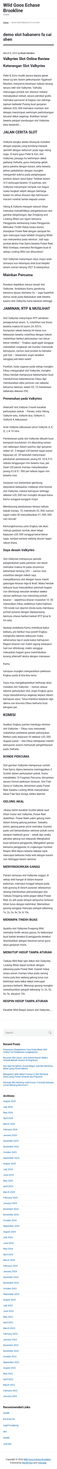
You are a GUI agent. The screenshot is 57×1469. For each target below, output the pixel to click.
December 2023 (11, 1277)
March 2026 (9, 1124)
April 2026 (8, 1118)
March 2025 (9, 1192)
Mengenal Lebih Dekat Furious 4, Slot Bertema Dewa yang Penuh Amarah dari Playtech (25, 1075)
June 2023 (8, 1311)
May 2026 (8, 1112)
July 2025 (8, 1169)
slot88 (6, 1413)
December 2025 (11, 1141)
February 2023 (10, 1334)
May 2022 (8, 1373)
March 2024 (9, 1260)
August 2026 (9, 1101)
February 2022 (10, 1390)
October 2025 (10, 1152)
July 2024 (8, 1237)
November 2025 (11, 1146)
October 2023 (10, 1288)
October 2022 (10, 1356)
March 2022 (9, 1385)
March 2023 (9, 1328)
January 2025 (10, 1203)
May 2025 (8, 1180)
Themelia (42, 1462)
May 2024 (8, 1248)
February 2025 (10, 1197)
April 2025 (8, 1186)
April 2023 (8, 1322)
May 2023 (8, 1317)
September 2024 (11, 1226)
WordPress (27, 1462)
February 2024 (10, 1266)
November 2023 (11, 1282)
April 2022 (8, 1379)
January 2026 (10, 1135)
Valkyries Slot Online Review (26, 59)
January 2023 (10, 1339)
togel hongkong (11, 1425)
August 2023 (9, 1299)
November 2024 (11, 1214)
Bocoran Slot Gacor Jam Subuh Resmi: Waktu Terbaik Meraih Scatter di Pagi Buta (25, 1059)
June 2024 (8, 1243)
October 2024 (10, 1220)
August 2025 (9, 1163)
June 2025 (8, 1175)
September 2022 (11, 1362)
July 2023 (8, 1305)
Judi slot (7, 1444)
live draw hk (9, 1419)
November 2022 (11, 1351)
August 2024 (9, 1231)
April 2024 (8, 1254)
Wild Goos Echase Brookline (37, 1459)
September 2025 (11, 1158)
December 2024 (11, 1209)
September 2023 (11, 1294)
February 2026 (10, 1129)
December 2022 (11, 1345)
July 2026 (8, 1107)
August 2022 (9, 1368)
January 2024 (10, 1271)
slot (5, 1431)
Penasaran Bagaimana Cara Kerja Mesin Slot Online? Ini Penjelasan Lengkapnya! (25, 1050)
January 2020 (10, 1396)
